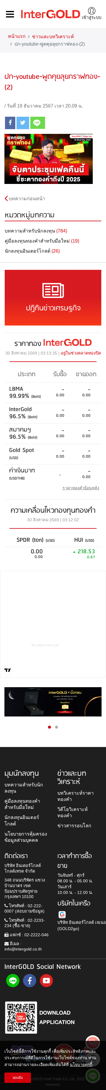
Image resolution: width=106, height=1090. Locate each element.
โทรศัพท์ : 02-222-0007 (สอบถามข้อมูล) (24, 908)
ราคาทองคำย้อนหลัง (80, 487)
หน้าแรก (17, 36)
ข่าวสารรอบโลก (74, 825)
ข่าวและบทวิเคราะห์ (53, 36)
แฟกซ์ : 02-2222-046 (29, 934)
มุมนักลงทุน (21, 774)
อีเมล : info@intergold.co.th (23, 946)
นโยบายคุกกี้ (81, 1064)
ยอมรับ (18, 1078)
